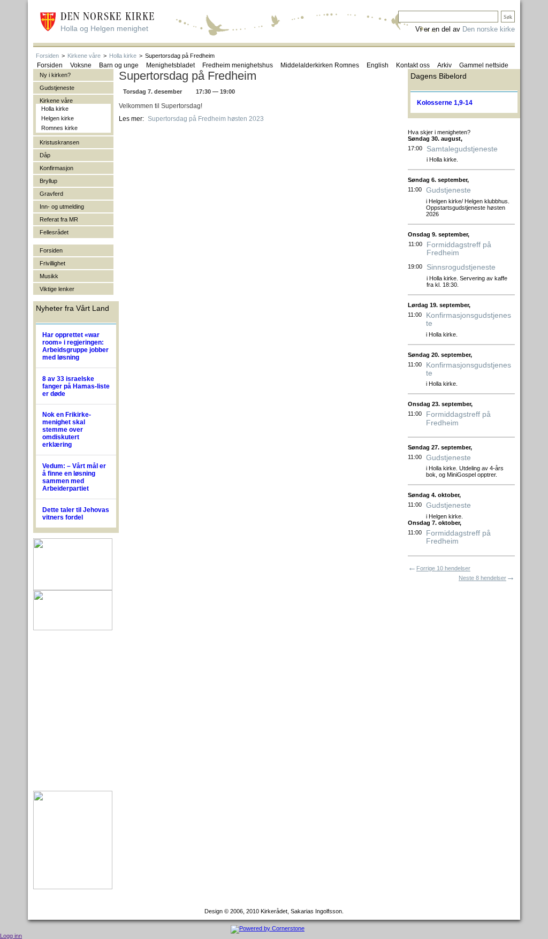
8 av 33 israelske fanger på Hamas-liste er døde (76, 386)
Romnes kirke (59, 128)
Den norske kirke (488, 29)
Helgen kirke (57, 118)
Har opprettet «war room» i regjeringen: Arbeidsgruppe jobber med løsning (75, 346)
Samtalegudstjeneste (462, 149)
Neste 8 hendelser (482, 578)
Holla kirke (122, 55)
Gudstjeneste (448, 190)
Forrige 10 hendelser (443, 568)
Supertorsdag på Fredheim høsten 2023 (206, 119)
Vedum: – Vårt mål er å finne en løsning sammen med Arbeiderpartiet (74, 477)
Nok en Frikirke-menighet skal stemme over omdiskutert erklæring (66, 429)
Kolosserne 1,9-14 (445, 102)
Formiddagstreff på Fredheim (459, 249)
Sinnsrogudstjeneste (461, 267)
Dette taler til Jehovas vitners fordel (75, 513)
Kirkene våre (84, 55)
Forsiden (47, 55)
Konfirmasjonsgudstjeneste (468, 319)
